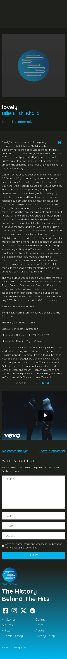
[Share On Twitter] (48, 383)
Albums (7, 625)
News (39, 625)
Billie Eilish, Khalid (20, 113)
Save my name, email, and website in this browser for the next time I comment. (33, 545)
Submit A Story (12, 636)
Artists (6, 630)
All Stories (9, 619)
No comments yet (15, 451)
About (39, 630)
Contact (40, 619)
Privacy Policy (45, 636)
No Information (23, 122)
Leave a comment (52, 451)
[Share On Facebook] (43, 383)
